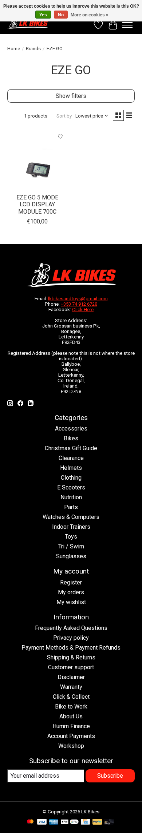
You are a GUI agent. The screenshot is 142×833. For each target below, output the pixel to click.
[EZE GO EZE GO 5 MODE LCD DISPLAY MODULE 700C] (37, 160)
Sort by (64, 116)
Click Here (83, 309)
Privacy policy (71, 637)
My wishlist (71, 602)
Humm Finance (71, 726)
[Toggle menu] (127, 25)
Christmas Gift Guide (71, 448)
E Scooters (71, 487)
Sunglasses (71, 556)
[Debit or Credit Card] (109, 822)
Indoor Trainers (71, 526)
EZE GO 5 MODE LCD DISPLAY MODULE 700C (37, 204)
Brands (33, 48)
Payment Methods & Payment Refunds (71, 647)
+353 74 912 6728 (79, 304)
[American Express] (54, 822)
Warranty (71, 686)
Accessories (71, 428)
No (61, 14)
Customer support (71, 667)
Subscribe (110, 775)
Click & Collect (71, 696)
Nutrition (71, 497)
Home (13, 48)
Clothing (71, 477)
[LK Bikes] (27, 23)
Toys (71, 536)
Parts (71, 507)
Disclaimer (71, 677)
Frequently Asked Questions (71, 627)
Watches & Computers (71, 516)
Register (71, 582)
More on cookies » (90, 14)
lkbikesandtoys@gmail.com (78, 298)
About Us (71, 716)
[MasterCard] (30, 822)
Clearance (71, 458)
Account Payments (71, 736)
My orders (71, 592)
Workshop (71, 745)
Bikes (71, 438)
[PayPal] (97, 822)
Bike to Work (71, 706)
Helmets (71, 467)
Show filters (71, 95)
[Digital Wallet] (70, 822)
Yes (43, 14)
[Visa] (42, 822)
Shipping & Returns (71, 657)
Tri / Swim (71, 546)
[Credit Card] (85, 822)
